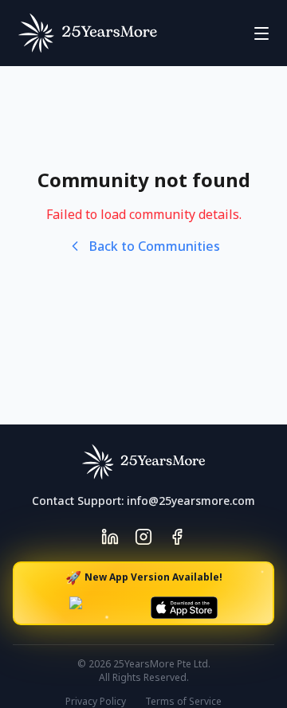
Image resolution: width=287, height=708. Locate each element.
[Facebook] (177, 537)
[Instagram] (143, 537)
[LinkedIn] (110, 537)
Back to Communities (154, 246)
